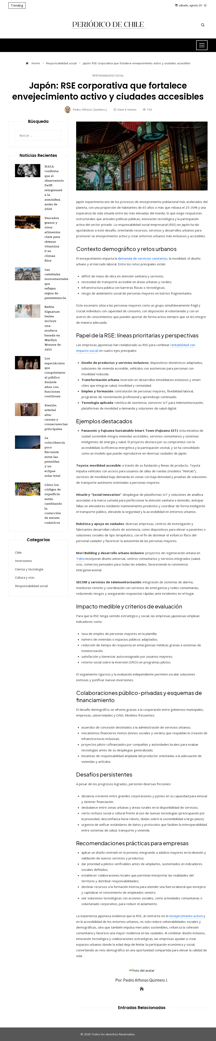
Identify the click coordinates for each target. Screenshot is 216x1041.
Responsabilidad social (108, 75)
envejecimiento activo (186, 916)
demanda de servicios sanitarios (142, 258)
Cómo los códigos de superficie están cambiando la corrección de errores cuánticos (53, 504)
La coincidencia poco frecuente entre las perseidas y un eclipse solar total (55, 457)
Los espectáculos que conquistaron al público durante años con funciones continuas (55, 377)
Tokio (80, 558)
